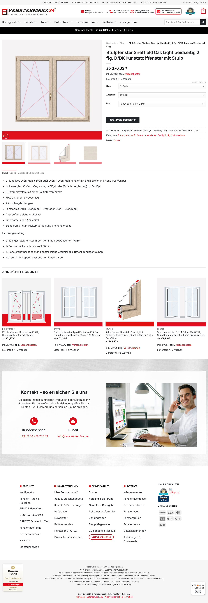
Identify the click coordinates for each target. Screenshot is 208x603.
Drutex (121, 135)
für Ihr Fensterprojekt (171, 12)
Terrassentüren (86, 22)
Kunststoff (130, 135)
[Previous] (8, 90)
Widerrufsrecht (111, 597)
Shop (122, 43)
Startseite (111, 43)
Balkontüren (62, 22)
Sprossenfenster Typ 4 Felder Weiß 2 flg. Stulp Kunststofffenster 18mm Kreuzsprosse (181, 334)
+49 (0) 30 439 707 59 (34, 436)
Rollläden (108, 22)
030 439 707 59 (120, 12)
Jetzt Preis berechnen (122, 119)
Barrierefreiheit (125, 597)
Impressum (80, 597)
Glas (108, 86)
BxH (108, 103)
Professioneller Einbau (144, 12)
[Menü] (203, 583)
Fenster (30, 22)
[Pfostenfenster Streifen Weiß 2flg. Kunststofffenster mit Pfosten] (26, 302)
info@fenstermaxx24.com (96, 12)
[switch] (198, 591)
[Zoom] (6, 136)
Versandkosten (132, 73)
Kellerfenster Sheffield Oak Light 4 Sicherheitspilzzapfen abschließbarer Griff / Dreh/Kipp (129, 335)
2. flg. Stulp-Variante (175, 135)
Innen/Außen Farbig (154, 135)
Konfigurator (10, 22)
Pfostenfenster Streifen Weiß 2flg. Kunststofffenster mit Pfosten (21, 334)
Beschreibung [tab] (9, 173)
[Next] (96, 90)
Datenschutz (92, 597)
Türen (44, 22)
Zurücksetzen (199, 82)
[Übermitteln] (203, 22)
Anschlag (110, 95)
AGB (101, 597)
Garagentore (128, 22)
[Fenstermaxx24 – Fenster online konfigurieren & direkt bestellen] (29, 11)
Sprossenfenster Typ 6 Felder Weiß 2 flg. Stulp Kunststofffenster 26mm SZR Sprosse (77, 334)
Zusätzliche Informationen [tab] (31, 173)
